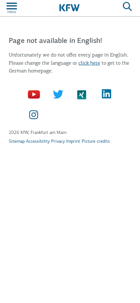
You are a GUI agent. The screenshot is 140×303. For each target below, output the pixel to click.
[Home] (69, 7)
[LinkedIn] (107, 94)
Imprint (73, 141)
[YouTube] (34, 94)
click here (89, 63)
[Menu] (12, 7)
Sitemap (17, 141)
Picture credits (96, 141)
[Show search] (127, 7)
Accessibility (37, 141)
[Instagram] (34, 115)
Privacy (58, 141)
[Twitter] (58, 94)
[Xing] (83, 94)
